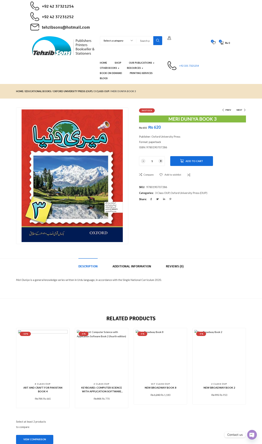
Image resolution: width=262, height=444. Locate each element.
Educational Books (38, 91)
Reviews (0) (175, 266)
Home (103, 62)
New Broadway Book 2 (219, 387)
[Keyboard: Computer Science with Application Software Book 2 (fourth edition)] (101, 354)
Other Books (108, 67)
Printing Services (141, 73)
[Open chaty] (252, 435)
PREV (228, 110)
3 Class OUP (101, 91)
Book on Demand (111, 73)
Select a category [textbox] (113, 40)
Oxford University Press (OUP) (72, 91)
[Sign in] (169, 38)
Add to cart (194, 161)
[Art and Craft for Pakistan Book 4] (43, 354)
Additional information (131, 266)
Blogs (104, 78)
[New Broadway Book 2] (219, 354)
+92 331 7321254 (189, 65)
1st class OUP (160, 384)
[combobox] (116, 40)
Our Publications (141, 62)
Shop (118, 62)
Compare (148, 174)
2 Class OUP (101, 384)
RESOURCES (134, 67)
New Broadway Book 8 (160, 387)
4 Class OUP (43, 384)
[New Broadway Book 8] (160, 354)
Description (88, 266)
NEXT (239, 110)
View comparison (34, 439)
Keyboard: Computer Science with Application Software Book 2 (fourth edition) (101, 391)
